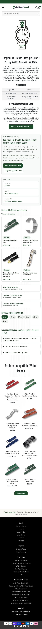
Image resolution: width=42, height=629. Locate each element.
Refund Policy (21, 532)
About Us (21, 541)
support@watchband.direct (21, 612)
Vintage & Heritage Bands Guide (21, 603)
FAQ (21, 575)
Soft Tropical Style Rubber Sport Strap (12, 452)
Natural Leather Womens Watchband (29, 425)
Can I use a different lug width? (16, 346)
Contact (21, 538)
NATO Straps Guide (21, 597)
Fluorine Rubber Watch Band (29, 480)
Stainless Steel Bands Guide (21, 600)
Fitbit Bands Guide (21, 589)
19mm (20, 317)
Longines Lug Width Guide (13, 171)
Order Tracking (21, 552)
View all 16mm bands (8, 214)
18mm (12, 317)
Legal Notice (21, 535)
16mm (5, 317)
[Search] (37, 13)
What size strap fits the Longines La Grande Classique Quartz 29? (19, 339)
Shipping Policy (21, 549)
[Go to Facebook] (14, 626)
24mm (5, 321)
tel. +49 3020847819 (21, 615)
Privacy (21, 529)
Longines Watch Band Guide (13, 304)
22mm (35, 317)
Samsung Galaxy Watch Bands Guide (21, 586)
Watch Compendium (21, 560)
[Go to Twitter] (21, 626)
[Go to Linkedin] (24, 626)
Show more (21, 493)
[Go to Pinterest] (28, 626)
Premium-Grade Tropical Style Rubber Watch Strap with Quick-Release (12, 397)
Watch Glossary (21, 566)
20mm (28, 317)
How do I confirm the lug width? (16, 352)
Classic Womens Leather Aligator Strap (12, 481)
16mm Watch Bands (12, 288)
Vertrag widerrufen (9, 512)
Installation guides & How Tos (21, 563)
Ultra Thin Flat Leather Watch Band (29, 395)
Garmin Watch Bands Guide (21, 592)
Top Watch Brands (21, 569)
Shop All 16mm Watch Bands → (21, 126)
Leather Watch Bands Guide (21, 594)
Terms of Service (21, 526)
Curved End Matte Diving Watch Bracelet (12, 425)
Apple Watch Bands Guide (21, 583)
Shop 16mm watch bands (13, 165)
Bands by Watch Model (21, 572)
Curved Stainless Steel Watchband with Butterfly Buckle (29, 453)
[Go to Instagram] (18, 626)
